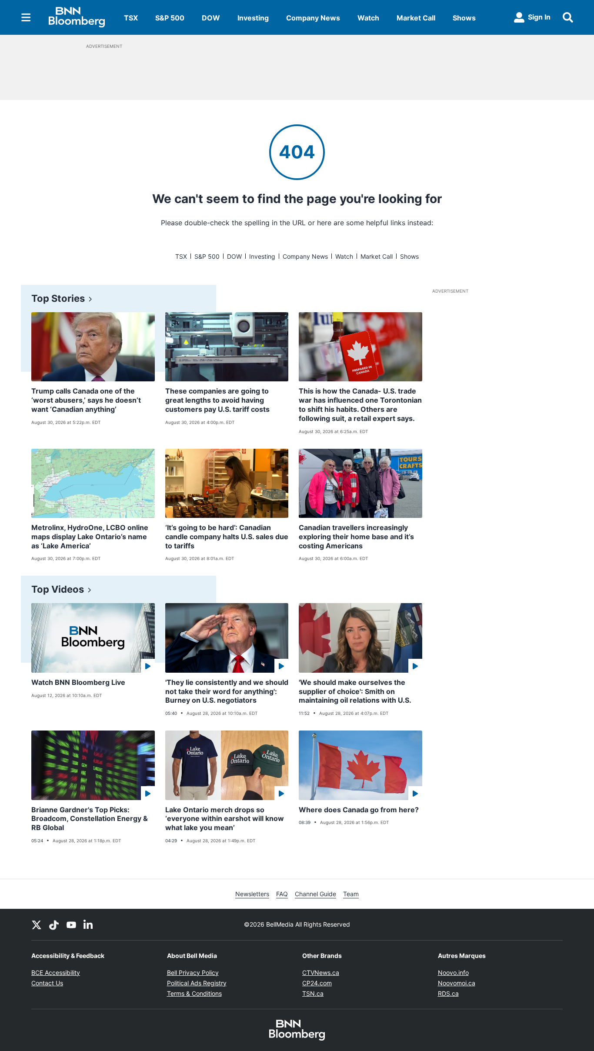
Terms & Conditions (194, 993)
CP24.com (317, 983)
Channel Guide (315, 894)
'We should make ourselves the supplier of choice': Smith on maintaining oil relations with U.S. (355, 691)
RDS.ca (448, 993)
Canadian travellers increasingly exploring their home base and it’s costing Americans (356, 536)
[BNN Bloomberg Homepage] (77, 17)
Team (351, 894)
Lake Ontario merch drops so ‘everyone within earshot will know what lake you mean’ (224, 818)
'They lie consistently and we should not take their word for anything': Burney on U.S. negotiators (226, 691)
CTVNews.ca (320, 972)
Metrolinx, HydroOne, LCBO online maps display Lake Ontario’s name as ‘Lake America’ (89, 536)
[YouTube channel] (71, 924)
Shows (464, 17)
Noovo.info (453, 972)
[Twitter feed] (36, 924)
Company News (313, 17)
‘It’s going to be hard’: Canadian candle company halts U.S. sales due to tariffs (226, 536)
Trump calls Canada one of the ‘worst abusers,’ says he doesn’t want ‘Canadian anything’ (86, 400)
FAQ (282, 894)
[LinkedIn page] (88, 924)
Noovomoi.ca (456, 983)
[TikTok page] (54, 924)
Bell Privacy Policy (193, 972)
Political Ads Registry (197, 983)
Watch (368, 17)
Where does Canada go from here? (359, 809)
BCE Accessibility (55, 972)
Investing (253, 17)
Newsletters (252, 894)
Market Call (416, 17)
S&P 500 (169, 17)
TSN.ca (313, 993)
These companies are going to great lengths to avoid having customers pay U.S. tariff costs (217, 400)
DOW (211, 17)
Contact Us (47, 983)
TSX (131, 17)
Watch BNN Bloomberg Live (78, 682)
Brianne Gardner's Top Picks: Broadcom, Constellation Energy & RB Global (89, 818)
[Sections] (26, 17)
